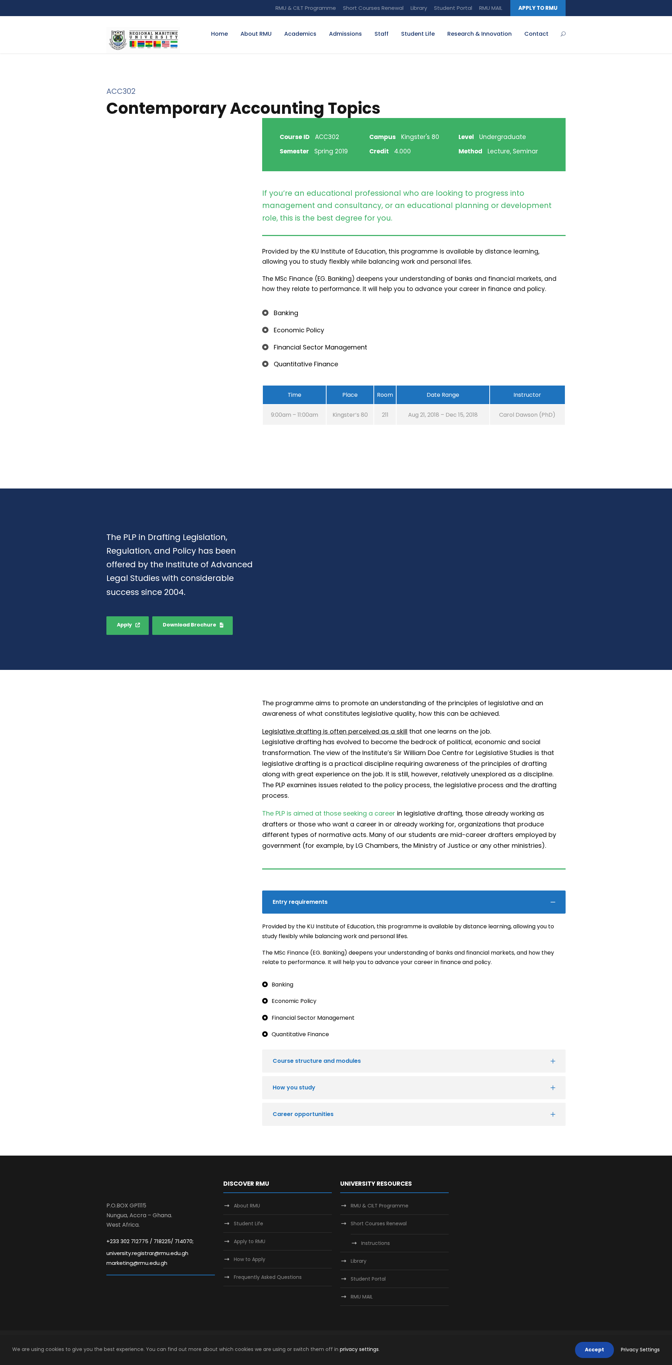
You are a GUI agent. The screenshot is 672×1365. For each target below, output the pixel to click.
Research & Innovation (479, 34)
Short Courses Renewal (373, 8)
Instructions (375, 1243)
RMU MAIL (490, 8)
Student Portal (453, 8)
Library (419, 8)
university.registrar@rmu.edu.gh (147, 1253)
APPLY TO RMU (538, 8)
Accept (594, 1349)
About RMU (256, 34)
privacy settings (359, 1349)
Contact (536, 34)
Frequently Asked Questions (268, 1277)
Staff (381, 34)
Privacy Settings (640, 1349)
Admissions (345, 34)
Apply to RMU (249, 1241)
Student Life (418, 34)
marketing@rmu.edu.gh (136, 1263)
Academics (300, 34)
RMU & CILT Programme (305, 8)
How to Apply (249, 1259)
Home (219, 34)
